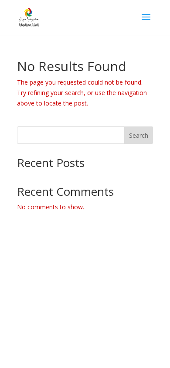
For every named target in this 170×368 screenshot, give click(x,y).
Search (138, 135)
